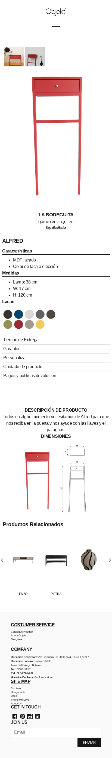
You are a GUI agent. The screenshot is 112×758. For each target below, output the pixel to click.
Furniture (16, 688)
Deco (14, 695)
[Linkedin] (37, 716)
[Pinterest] (22, 716)
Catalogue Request (22, 631)
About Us (16, 703)
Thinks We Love (20, 699)
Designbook (17, 692)
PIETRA (56, 594)
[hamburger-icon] (56, 25)
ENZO (23, 594)
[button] (2, 560)
